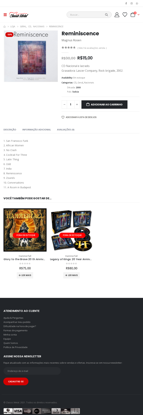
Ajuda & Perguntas (13, 317)
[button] (6, 15)
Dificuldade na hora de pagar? (19, 326)
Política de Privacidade (15, 347)
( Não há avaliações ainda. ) (92, 47)
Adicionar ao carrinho (107, 104)
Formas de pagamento (15, 330)
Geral (80, 82)
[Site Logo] (18, 14)
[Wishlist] (125, 14)
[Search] (106, 15)
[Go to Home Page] (4, 26)
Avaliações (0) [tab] (65, 129)
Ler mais (26, 275)
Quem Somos (10, 343)
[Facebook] (126, 3)
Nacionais (89, 82)
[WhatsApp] (137, 3)
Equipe (7, 338)
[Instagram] (131, 3)
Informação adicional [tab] (36, 129)
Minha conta (10, 334)
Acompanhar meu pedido (17, 322)
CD (75, 82)
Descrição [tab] (9, 129)
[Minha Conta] (117, 14)
